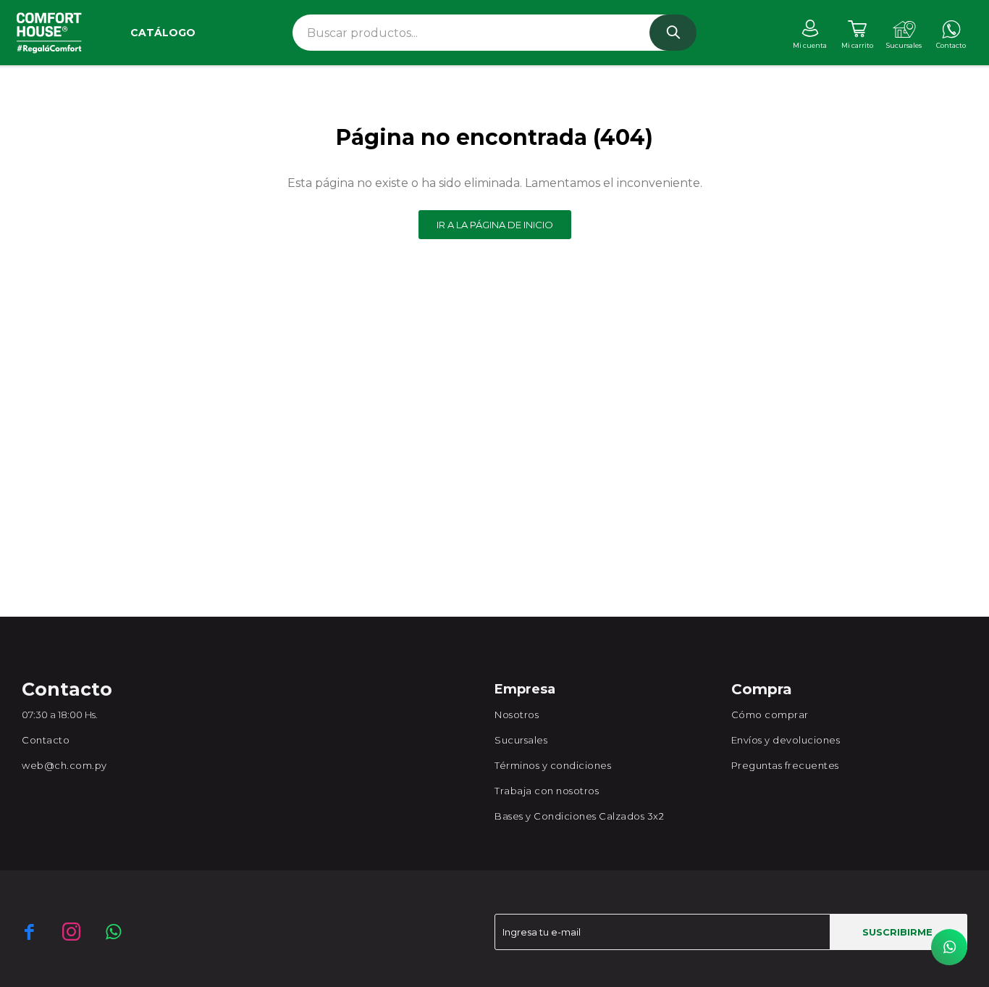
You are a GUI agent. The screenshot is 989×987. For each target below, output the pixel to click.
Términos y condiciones (552, 765)
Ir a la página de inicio (495, 224)
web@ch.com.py (64, 765)
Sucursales (520, 740)
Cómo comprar (770, 714)
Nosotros (516, 714)
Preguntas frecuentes (785, 765)
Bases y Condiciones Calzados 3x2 (579, 816)
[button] (672, 32)
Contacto (46, 740)
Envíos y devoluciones (786, 740)
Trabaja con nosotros (546, 790)
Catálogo (162, 32)
